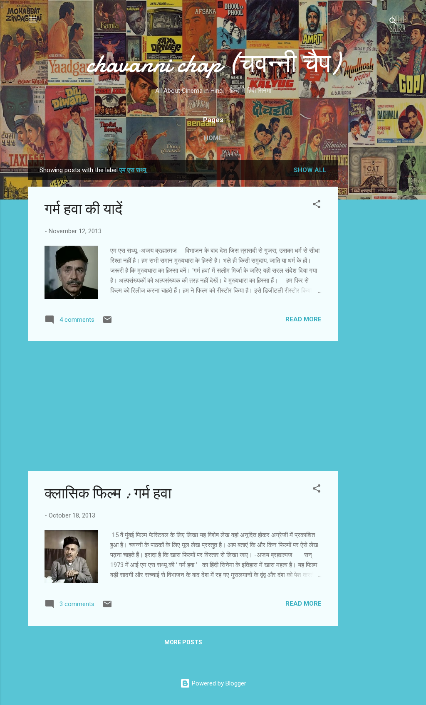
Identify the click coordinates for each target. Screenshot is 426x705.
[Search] (393, 22)
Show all (310, 170)
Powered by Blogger (218, 683)
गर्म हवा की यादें (83, 209)
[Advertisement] (371, 284)
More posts (183, 642)
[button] (317, 205)
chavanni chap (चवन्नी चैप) (213, 63)
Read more (303, 319)
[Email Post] (107, 322)
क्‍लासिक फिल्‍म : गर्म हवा (108, 493)
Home (213, 138)
